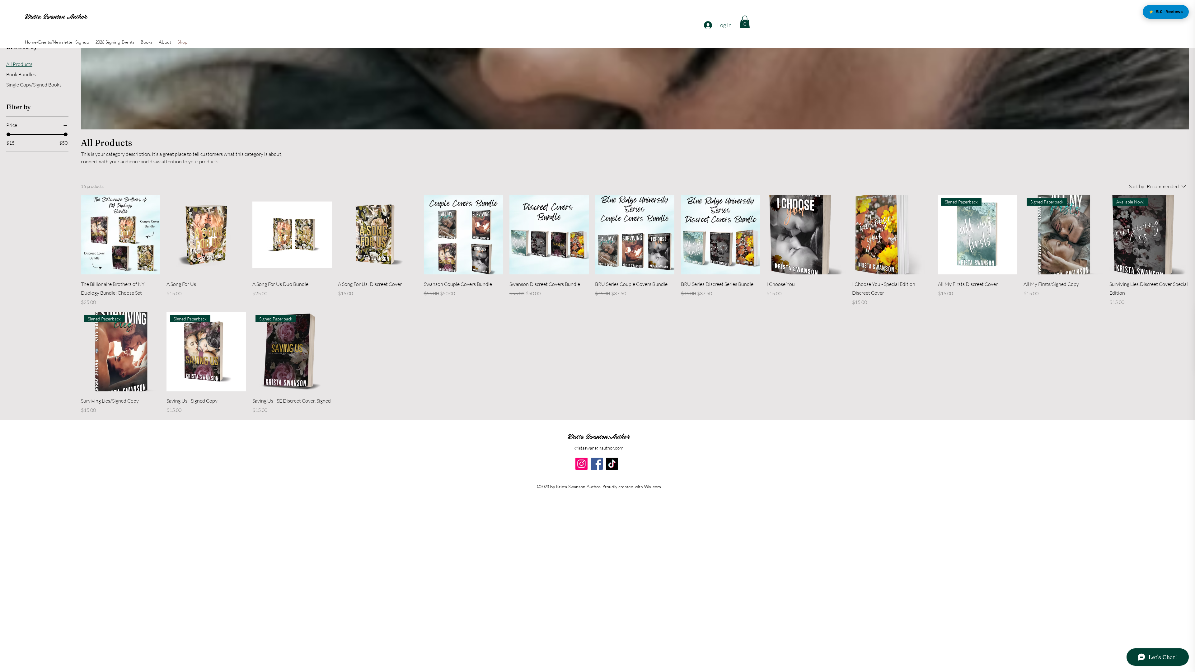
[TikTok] (612, 464)
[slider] (8, 134)
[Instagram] (581, 464)
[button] (744, 22)
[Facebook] (597, 464)
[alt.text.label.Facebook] (598, 449)
